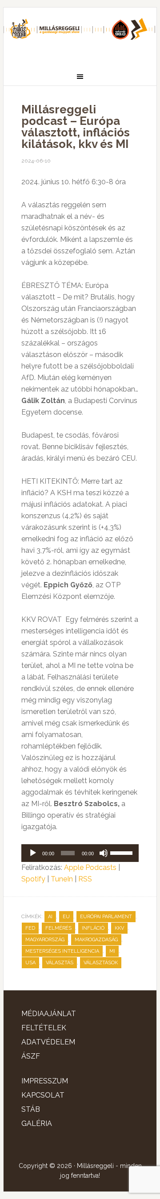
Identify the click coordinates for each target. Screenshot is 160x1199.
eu (66, 917)
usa (30, 963)
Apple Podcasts (90, 867)
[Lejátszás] (32, 853)
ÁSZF (30, 1056)
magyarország (44, 940)
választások (101, 963)
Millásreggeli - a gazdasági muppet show (80, 34)
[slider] (122, 852)
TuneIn (62, 879)
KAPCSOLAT (42, 1095)
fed (30, 928)
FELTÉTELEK (43, 1028)
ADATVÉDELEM (48, 1042)
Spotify (33, 879)
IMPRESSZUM (44, 1081)
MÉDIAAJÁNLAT (48, 1013)
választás (59, 963)
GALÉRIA (36, 1123)
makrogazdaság (96, 940)
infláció (93, 928)
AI (50, 917)
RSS (85, 879)
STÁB (30, 1109)
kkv (119, 928)
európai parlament (106, 917)
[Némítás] (103, 853)
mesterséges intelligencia (62, 951)
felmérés (58, 928)
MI (112, 951)
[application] (80, 853)
